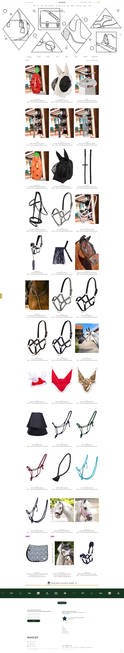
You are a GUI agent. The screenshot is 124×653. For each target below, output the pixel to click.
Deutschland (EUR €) (83, 2)
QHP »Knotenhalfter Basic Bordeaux (37, 487)
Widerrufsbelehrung (82, 647)
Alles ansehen (29, 56)
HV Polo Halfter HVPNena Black (86, 315)
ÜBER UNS (85, 5)
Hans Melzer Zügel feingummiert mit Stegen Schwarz (87, 186)
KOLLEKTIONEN (78, 5)
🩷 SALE (63, 5)
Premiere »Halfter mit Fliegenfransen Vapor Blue (87, 143)
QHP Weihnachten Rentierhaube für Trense (37, 401)
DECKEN (48, 56)
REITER (45, 5)
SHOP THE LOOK (51, 5)
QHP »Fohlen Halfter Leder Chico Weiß (87, 229)
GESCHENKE (58, 5)
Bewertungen (64, 628)
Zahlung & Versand (89, 647)
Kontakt (63, 627)
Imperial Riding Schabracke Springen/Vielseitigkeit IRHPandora (37, 573)
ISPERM (68, 5)
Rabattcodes (64, 630)
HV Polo (62, 228)
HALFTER (76, 56)
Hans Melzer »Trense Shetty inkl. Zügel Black (37, 229)
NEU (38, 5)
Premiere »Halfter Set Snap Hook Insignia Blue (62, 143)
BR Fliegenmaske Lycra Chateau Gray (62, 100)
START (35, 5)
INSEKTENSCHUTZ (95, 56)
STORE (89, 5)
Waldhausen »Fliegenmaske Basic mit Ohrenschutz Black (87, 272)
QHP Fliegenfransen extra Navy (62, 272)
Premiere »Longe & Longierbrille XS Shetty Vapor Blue (87, 100)
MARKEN (72, 5)
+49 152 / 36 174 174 (32, 641)
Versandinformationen (35, 649)
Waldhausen (87, 271)
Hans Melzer (87, 185)
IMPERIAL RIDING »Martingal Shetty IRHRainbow (37, 315)
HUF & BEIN (38, 56)
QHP (87, 228)
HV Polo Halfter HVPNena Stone (62, 229)
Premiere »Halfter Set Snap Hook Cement (37, 143)
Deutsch (90, 2)
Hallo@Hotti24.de (32, 643)
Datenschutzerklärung (46, 611)
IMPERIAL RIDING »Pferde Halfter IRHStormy (62, 530)
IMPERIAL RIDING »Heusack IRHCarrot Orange (37, 186)
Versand (37, 102)
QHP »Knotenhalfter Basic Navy (61, 444)
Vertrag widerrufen (62, 602)
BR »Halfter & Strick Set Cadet (37, 272)
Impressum (71, 647)
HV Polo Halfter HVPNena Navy (62, 358)
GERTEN (66, 56)
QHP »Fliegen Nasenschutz (87, 358)
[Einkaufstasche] (98, 2)
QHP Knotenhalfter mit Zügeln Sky (87, 487)
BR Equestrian (62, 99)
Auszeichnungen (70, 618)
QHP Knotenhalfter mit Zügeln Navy (37, 530)
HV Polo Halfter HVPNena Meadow (62, 315)
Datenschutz (67, 647)
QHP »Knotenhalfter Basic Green (87, 444)
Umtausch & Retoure (65, 631)
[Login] (96, 2)
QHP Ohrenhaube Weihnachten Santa (61, 401)
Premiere (86, 99)
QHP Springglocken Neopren (37, 444)
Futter (57, 56)
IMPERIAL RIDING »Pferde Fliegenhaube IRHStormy (62, 573)
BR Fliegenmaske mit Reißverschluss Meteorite (62, 186)
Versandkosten (35, 648)
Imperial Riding (37, 99)
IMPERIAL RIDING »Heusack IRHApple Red (37, 100)
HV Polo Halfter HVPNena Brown (37, 358)
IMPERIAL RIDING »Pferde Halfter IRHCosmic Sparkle (87, 573)
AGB (63, 647)
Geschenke (85, 56)
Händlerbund (76, 647)
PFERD (42, 5)
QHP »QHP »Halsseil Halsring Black (62, 487)
